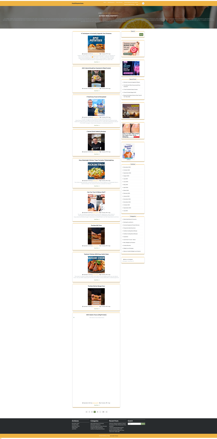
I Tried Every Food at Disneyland (96, 97)
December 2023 (127, 199)
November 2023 (127, 202)
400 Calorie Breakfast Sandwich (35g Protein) (96, 68)
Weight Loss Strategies (129, 248)
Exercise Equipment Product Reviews (131, 2)
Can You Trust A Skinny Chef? (96, 192)
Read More (96, 61)
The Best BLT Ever (96, 225)
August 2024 (126, 175)
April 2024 (126, 187)
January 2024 (126, 196)
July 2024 (126, 178)
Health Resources (111, 2)
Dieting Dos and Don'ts (128, 222)
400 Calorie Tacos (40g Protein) (96, 315)
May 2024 (126, 184)
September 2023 (127, 207)
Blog (137, 4)
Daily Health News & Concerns (130, 219)
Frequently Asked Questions (129, 4)
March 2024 (126, 190)
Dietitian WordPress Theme (108, 435)
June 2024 (126, 181)
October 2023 (127, 204)
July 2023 (126, 210)
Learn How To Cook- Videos (130, 239)
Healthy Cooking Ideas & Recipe (130, 230)
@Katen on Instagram (128, 259)
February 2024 (127, 193)
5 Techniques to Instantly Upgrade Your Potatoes (96, 33)
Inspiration (126, 236)
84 (104, 411)
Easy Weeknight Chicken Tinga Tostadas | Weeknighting (96, 160)
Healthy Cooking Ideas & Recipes (131, 233)
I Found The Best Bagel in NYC (130, 92)
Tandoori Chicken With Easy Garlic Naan (96, 254)
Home (105, 2)
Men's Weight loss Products (129, 242)
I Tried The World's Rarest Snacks (116, 427)
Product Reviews (119, 2)
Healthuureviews (77, 3)
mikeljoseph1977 (96, 53)
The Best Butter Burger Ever (96, 286)
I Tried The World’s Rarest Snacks (131, 89)
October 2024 (127, 170)
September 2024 (127, 173)
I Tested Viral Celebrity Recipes (96, 131)
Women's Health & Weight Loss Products (132, 251)
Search (133, 31)
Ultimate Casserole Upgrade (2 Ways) (132, 82)
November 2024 (127, 167)
